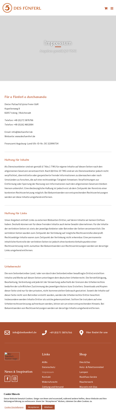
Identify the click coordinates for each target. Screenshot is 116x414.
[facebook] (7, 379)
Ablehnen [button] (48, 407)
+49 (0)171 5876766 (61, 332)
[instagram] (15, 379)
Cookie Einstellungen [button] (14, 407)
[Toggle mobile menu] (112, 8)
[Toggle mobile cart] (106, 8)
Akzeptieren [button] (33, 407)
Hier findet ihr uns (97, 332)
